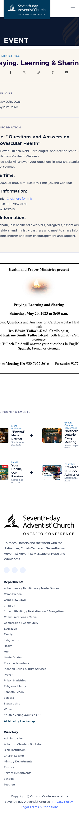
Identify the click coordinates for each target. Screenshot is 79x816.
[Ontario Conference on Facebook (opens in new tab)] (7, 570)
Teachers (10, 784)
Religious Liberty (15, 686)
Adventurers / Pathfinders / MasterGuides (31, 588)
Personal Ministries (16, 663)
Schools (9, 779)
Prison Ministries (15, 680)
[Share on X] (24, 72)
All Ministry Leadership (19, 721)
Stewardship (12, 703)
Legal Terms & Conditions (39, 807)
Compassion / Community (21, 623)
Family (8, 634)
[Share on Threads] (52, 72)
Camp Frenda (13, 594)
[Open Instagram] (38, 72)
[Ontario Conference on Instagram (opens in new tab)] (23, 570)
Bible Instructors (15, 750)
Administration (14, 738)
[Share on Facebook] (11, 72)
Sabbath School (14, 692)
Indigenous (11, 640)
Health (8, 646)
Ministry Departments (18, 761)
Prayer (8, 675)
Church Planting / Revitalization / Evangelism (34, 611)
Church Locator (14, 756)
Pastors (9, 767)
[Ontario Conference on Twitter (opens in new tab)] (15, 570)
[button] (73, 9)
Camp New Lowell (15, 600)
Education (10, 629)
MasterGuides (13, 657)
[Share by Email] (66, 72)
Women (9, 709)
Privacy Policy (62, 801)
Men (6, 652)
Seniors (9, 698)
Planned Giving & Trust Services (25, 669)
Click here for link (19, 198)
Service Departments (17, 773)
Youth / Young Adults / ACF (22, 715)
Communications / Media (20, 617)
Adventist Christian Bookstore (24, 744)
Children (9, 605)
